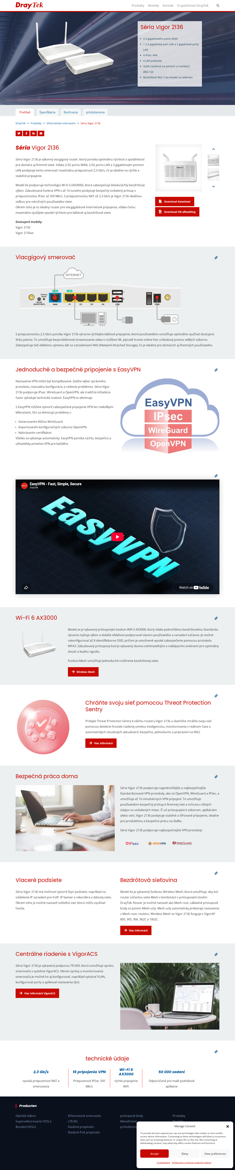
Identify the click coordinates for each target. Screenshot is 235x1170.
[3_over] (216, 476)
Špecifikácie (47, 112)
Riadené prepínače (81, 1127)
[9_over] (216, 1051)
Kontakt (168, 5)
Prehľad (24, 112)
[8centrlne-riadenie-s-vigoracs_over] (216, 954)
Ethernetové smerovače (84, 1116)
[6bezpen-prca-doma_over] (216, 776)
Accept (154, 1153)
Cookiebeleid (163, 1162)
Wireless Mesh (86, 672)
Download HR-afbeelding (179, 212)
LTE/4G (73, 1121)
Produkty (138, 5)
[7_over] (216, 873)
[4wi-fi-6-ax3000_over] (216, 618)
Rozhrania (71, 112)
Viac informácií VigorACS (39, 993)
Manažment (128, 1121)
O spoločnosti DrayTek (192, 5)
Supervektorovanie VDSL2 (33, 1121)
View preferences (215, 1153)
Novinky (153, 5)
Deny (185, 1153)
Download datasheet (176, 201)
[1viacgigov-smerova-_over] (216, 257)
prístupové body (131, 1116)
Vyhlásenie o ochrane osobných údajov (191, 1162)
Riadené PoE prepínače (84, 1132)
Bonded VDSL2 (26, 1127)
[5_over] (216, 696)
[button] (227, 1126)
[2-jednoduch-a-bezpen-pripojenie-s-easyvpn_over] (216, 370)
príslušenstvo (95, 112)
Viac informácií (103, 743)
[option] (117, 58)
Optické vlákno (26, 1116)
